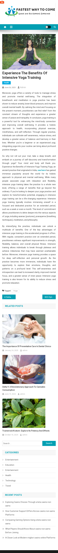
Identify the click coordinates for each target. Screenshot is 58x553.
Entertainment (11, 460)
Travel (8, 486)
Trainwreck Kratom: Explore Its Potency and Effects (26, 431)
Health (6, 83)
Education (9, 465)
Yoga (15, 291)
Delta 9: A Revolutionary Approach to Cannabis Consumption (11, 297)
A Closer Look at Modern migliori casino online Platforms (30, 538)
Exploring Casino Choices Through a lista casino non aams (28, 504)
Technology (10, 480)
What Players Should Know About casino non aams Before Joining (27, 531)
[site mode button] (48, 27)
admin (23, 87)
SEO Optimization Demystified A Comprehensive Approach (50, 297)
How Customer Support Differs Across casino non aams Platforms (30, 513)
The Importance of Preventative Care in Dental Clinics (26, 346)
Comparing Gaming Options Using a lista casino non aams (28, 522)
